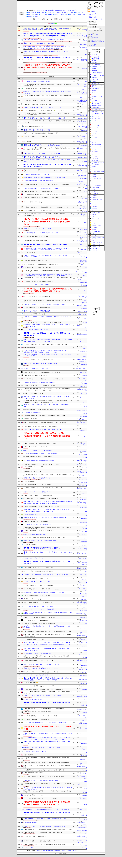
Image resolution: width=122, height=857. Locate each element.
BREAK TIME (84, 40)
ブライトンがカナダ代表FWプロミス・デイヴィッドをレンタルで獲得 (40, 798)
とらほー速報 (84, 211)
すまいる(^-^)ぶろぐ (82, 402)
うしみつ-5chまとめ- (82, 482)
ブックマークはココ (93, 13)
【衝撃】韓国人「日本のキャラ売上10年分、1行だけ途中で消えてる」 (40, 426)
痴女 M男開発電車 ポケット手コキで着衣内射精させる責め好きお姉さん (40, 264)
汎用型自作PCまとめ (82, 582)
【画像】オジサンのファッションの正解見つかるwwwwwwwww (38, 136)
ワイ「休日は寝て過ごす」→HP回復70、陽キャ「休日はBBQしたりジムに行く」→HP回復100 (46, 397)
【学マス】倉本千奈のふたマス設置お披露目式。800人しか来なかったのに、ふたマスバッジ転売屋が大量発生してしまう (47, 85)
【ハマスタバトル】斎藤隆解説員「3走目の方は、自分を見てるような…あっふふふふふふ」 (45, 453)
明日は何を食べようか (97, 111)
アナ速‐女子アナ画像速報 (98, 75)
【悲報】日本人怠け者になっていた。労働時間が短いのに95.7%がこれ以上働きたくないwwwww (46, 826)
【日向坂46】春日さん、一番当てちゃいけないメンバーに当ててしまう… (45, 118)
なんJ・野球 (56, 12)
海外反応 (30, 16)
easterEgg (85, 515)
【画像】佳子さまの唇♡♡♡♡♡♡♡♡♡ (33, 772)
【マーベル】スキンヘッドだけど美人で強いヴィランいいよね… (39, 675)
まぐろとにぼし (83, 451)
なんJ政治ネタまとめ (96, 149)
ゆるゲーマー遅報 (83, 81)
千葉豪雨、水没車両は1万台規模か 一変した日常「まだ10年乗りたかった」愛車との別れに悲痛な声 (47, 96)
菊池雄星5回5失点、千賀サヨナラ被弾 (32, 471)
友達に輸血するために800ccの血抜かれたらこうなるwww (37, 267)
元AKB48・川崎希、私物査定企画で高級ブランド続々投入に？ (38, 571)
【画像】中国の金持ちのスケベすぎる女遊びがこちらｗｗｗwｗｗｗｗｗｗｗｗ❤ (44, 478)
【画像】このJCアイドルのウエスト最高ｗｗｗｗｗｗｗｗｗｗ (38, 466)
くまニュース (84, 646)
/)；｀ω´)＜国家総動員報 (96, 185)
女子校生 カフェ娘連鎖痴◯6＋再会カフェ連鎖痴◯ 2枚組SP (37, 456)
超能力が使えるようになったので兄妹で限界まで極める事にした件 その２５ (46, 642)
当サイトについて (93, 14)
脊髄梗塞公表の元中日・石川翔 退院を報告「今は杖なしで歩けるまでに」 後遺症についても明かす (47, 278)
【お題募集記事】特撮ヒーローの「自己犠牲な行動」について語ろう (40, 382)
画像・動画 (82, 14)
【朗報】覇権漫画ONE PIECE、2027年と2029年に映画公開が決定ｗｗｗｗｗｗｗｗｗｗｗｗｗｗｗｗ (47, 829)
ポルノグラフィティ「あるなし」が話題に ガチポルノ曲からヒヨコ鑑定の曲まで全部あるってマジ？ (46, 645)
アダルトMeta (84, 133)
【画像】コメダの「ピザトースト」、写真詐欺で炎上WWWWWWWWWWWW (42, 492)
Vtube (50, 14)
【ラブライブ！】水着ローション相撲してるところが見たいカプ (39, 841)
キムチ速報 (84, 68)
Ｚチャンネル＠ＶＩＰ (96, 38)
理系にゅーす (84, 599)
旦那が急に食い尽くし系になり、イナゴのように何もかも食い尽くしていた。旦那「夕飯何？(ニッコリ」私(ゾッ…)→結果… (47, 355)
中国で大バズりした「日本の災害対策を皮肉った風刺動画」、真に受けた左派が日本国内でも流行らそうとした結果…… (46, 221)
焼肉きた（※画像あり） (29, 347)
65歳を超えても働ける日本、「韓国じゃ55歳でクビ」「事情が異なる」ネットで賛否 (43, 409)
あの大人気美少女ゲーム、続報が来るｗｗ (33, 699)
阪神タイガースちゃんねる (96, 225)
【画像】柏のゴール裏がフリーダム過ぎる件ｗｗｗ (35, 521)
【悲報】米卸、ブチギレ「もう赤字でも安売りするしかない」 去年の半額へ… (42, 372)
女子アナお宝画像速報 (97, 73)
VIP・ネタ (48, 12)
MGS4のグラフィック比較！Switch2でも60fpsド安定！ (36, 368)
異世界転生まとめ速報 (82, 305)
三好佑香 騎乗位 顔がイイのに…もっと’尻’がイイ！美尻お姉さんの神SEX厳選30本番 (43, 770)
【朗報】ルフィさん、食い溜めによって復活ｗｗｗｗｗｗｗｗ (42, 130)
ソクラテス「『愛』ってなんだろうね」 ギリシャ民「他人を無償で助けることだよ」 (47, 405)
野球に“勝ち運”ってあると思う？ (31, 822)
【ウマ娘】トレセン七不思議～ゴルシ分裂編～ (34, 314)
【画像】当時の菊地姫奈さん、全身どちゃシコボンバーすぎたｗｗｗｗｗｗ (47, 813)
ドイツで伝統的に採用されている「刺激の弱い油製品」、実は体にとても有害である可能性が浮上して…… (47, 290)
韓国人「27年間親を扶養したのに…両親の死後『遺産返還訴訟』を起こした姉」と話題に (44, 422)
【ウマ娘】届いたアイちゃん (30, 544)
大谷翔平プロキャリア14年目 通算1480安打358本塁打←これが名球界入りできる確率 (43, 592)
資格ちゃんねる (83, 372)
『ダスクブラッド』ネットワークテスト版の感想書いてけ (37, 524)
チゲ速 (93, 216)
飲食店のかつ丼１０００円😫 (30, 682)
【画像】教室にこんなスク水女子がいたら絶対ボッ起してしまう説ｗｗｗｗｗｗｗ (47, 59)
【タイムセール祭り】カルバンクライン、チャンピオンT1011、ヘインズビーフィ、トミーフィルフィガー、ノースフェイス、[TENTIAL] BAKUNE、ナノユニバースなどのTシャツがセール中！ (47, 738)
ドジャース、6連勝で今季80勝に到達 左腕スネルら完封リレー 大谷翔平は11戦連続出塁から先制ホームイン (47, 121)
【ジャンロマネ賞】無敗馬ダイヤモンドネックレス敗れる (37, 484)
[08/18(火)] (74, 10)
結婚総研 (85, 356)
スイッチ (93, 36)
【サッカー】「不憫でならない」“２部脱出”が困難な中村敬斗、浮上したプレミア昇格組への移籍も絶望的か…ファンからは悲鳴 (47, 510)
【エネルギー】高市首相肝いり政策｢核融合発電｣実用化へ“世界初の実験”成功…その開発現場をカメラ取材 (47, 758)
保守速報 (93, 45)
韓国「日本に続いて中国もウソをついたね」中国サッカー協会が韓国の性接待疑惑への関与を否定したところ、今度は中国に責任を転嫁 (47, 502)
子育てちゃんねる (83, 178)
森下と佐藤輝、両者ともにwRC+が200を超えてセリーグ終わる (38, 460)
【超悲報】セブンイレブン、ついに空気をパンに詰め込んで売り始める (44, 517)
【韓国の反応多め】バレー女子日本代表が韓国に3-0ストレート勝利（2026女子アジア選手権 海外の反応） (47, 784)
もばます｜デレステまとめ (96, 212)
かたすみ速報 (84, 623)
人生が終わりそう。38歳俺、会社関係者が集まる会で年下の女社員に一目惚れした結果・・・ (46, 537)
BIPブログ (84, 191)
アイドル (30, 14)
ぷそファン (94, 129)
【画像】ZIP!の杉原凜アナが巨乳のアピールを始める (41, 548)
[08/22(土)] (51, 10)
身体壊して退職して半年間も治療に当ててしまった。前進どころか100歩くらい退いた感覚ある (46, 809)
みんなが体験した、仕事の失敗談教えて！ (33, 412)
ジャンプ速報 (94, 235)
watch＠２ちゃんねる (82, 345)
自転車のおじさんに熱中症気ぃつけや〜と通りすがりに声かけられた (40, 180)
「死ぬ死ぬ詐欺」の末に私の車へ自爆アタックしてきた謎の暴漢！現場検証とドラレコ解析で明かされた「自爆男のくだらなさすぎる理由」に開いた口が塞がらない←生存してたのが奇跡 (47, 275)
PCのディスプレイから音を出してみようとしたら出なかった (39, 581)
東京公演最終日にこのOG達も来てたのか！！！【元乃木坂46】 (42, 153)
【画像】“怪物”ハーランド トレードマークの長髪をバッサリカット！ (40, 568)
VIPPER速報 (84, 130)
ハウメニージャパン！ (82, 534)
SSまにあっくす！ (83, 89)
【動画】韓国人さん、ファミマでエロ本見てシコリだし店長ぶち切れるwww (41, 780)
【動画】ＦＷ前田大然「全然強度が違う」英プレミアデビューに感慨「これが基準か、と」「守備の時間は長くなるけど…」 (47, 612)
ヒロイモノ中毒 (95, 94)
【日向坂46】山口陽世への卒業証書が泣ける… (37, 311)
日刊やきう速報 (83, 593)
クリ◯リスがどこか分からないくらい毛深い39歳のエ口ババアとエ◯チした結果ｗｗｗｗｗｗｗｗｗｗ (47, 488)
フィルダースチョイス (82, 464)
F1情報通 (85, 650)
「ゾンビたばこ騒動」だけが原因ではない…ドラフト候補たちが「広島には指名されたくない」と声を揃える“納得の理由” (47, 214)
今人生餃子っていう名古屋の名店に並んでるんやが (35, 236)
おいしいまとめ (83, 237)
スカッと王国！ (83, 249)
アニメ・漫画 (43, 14)
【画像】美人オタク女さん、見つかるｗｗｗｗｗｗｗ (36, 481)
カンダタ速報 (94, 137)
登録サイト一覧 (92, 16)
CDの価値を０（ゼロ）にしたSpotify (32, 599)
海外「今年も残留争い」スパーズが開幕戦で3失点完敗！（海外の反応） (40, 498)
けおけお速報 (94, 206)
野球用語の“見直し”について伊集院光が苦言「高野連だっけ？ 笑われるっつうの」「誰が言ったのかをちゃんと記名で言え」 (47, 325)
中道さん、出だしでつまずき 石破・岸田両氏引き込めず (37, 296)
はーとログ (94, 240)
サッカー (64, 12)
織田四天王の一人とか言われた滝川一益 (33, 393)
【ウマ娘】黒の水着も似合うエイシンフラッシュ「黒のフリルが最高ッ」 (41, 716)
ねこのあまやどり (83, 181)
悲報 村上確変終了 (27, 141)
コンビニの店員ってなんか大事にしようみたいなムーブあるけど (39, 606)
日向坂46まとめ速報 (82, 118)
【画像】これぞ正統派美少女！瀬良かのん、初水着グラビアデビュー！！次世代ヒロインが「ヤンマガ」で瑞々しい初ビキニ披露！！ (47, 256)
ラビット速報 (84, 198)
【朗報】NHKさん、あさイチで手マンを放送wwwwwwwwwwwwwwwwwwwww (42, 832)
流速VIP (85, 348)
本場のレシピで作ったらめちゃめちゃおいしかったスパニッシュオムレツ (41, 506)
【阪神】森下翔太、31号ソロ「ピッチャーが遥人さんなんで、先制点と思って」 (42, 322)
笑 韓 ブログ (95, 142)
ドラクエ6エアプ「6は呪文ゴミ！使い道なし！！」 (36, 81)
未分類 (36, 16)
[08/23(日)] (45, 10)
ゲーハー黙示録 (83, 161)
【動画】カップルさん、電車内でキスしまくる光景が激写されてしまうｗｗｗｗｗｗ (47, 334)
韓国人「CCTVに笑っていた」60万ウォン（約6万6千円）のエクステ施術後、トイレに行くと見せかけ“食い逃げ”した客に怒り (47, 635)
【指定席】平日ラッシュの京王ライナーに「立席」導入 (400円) (39, 385)
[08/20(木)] (62, 10)
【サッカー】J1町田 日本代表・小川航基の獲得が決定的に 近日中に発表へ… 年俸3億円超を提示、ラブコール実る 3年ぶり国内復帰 (47, 679)
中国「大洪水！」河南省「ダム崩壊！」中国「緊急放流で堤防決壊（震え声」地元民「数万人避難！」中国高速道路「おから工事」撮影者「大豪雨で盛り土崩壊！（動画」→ (46, 47)
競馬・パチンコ (73, 14)
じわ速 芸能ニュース (97, 66)
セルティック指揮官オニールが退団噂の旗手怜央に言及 (36, 307)
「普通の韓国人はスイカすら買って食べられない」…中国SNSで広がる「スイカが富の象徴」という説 (47, 475)
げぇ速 (85, 330)
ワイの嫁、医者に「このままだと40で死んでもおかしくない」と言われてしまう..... (43, 689)
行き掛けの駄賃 (83, 507)
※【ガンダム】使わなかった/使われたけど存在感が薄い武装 (38, 360)
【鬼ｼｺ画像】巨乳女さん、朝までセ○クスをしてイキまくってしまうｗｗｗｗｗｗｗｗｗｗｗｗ (46, 184)
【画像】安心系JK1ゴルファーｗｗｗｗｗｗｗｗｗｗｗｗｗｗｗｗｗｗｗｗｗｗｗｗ (43, 755)
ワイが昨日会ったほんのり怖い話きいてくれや (34, 751)
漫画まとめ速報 (83, 229)
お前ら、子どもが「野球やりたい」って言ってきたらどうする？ (39, 602)
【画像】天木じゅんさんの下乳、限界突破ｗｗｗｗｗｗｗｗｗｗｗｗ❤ (41, 668)
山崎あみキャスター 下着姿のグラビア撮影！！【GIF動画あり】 (47, 728)
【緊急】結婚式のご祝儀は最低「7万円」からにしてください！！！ (43, 664)
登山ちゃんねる (83, 397)
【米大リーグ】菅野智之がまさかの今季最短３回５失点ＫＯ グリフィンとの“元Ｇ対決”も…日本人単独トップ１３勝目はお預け (47, 114)
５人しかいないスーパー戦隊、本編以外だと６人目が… (36, 285)
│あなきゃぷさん (83, 639)
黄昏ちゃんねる (94, 227)
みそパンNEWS (83, 97)
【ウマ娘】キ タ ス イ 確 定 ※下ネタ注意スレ (34, 836)
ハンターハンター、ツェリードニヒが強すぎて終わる (37, 228)
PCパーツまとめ (83, 585)
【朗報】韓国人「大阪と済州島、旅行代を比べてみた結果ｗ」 (38, 104)
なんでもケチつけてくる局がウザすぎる (33, 558)
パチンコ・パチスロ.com (97, 135)
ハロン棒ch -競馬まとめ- (96, 178)
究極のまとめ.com (95, 229)
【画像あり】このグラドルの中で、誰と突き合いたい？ (40, 363)
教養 (66, 14)
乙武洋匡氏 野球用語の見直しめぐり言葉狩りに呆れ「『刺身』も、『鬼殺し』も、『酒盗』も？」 (47, 344)
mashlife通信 (84, 145)
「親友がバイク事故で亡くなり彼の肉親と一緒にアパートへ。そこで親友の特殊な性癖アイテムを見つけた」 (47, 733)
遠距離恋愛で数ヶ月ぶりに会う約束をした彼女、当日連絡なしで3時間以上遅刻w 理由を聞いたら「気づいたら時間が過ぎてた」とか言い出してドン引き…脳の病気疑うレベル (46, 249)
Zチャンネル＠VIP (83, 827)
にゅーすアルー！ (83, 475)
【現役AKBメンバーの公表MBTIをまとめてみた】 (35, 260)
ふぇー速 (93, 189)
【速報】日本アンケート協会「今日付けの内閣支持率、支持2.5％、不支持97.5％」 (45, 52)
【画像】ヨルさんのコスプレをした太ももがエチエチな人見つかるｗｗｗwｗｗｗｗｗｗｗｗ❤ (47, 317)
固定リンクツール (93, 17)
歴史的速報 (94, 174)
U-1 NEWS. (84, 222)
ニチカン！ (84, 104)
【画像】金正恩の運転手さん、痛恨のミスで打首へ (35, 375)
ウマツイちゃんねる (82, 314)
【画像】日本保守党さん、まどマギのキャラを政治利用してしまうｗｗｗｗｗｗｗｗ (43, 708)
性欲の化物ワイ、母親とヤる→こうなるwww (34, 795)
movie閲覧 (84, 571)
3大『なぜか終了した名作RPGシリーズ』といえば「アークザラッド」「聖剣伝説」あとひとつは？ (47, 160)
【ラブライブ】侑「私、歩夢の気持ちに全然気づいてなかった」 (39, 88)
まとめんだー (94, 197)
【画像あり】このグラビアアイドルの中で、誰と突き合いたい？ (42, 145)
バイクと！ (94, 210)
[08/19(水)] (68, 10)
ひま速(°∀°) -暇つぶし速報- (97, 199)
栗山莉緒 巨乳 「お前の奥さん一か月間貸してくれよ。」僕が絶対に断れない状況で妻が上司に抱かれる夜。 (47, 791)
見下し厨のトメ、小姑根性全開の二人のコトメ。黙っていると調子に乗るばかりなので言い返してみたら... (47, 626)
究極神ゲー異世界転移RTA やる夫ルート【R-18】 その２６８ (42, 107)
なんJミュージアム (82, 318)
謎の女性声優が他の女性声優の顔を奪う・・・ (34, 126)
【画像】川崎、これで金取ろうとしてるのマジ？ (35, 447)
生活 (55, 14)
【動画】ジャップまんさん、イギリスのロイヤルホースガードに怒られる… (41, 188)
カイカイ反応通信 (96, 64)
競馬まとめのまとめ (82, 252)
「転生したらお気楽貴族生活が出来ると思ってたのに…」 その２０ (44, 429)
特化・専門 (41, 12)
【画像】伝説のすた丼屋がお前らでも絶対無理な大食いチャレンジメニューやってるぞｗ (47, 742)
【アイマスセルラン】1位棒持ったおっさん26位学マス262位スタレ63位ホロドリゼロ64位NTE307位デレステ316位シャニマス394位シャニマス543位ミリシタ (47, 389)
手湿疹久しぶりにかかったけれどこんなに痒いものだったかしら (39, 450)
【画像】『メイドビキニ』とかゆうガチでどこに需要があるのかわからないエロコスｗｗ (44, 818)
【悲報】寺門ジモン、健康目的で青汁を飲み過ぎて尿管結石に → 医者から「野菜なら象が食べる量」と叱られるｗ (46, 271)
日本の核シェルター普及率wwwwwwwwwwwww (35, 240)
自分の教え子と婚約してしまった (31, 514)
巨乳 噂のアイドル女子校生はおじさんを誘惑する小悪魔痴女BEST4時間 (40, 133)
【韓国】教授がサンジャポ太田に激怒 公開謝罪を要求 (40, 43)
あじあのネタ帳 (95, 83)
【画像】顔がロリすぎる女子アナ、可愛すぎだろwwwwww (37, 711)
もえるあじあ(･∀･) (82, 351)
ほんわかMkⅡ (83, 738)
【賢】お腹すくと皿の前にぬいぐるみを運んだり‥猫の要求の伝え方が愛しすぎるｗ (43, 39)
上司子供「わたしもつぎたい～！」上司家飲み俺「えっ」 (37, 719)
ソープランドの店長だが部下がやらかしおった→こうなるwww (38, 530)
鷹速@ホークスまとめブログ (97, 244)
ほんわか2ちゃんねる (95, 187)
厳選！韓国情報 (83, 44)
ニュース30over (94, 183)
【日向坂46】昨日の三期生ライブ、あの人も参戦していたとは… (42, 157)
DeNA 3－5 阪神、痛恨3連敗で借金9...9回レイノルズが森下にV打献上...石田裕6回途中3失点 (45, 722)
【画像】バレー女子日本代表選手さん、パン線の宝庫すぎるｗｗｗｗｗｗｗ (47, 704)
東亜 (76, 12)
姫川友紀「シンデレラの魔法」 (30, 418)
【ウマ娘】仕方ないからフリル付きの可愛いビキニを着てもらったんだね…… (42, 589)
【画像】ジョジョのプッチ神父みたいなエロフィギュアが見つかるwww (42, 695)
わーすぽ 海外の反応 (82, 499)
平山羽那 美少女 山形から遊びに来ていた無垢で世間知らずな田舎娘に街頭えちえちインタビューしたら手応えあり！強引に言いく (47, 528)
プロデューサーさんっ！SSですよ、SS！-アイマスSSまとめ (81, 202)
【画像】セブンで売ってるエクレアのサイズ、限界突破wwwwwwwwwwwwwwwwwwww (44, 844)
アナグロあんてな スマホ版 (95, 19)
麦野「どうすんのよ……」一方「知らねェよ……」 (35, 620)
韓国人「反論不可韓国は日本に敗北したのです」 (36, 534)
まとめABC (84, 188)
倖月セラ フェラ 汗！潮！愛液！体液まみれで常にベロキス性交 (38, 686)
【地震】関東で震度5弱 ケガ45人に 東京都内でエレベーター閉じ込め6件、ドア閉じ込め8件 (46, 762)
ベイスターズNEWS (82, 454)
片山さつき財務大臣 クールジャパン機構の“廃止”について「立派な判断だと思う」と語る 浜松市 (47, 631)
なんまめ (85, 413)
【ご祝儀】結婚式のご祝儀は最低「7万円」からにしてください (38, 660)
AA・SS (61, 14)
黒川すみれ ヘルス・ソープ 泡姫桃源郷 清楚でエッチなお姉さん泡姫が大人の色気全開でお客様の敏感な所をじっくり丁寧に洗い (47, 656)
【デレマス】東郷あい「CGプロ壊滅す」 (33, 202)
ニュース (70, 12)
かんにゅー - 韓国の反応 (97, 109)
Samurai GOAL (83, 195)
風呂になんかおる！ (28, 847)
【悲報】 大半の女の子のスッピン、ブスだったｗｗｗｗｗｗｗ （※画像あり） (42, 197)
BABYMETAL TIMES (96, 231)
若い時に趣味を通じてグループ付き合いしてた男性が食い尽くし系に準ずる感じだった (44, 177)
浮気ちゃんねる (83, 282)
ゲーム (36, 14)
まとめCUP (84, 267)
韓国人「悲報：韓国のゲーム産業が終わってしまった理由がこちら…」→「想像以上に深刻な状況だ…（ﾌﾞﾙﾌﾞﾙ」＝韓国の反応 (47, 340)
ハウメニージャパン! (96, 160)
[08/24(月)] (39, 10)
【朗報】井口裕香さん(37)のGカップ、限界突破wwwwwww (37, 191)
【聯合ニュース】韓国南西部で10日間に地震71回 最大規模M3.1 (39, 623)
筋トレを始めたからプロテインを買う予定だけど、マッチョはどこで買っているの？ (43, 776)
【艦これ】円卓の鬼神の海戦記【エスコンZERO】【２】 (37, 595)
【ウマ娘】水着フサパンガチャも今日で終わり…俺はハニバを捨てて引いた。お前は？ (44, 379)
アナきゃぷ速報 (83, 728)
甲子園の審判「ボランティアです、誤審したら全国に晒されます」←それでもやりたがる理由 (46, 207)
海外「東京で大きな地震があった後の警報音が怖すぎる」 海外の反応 (40, 233)
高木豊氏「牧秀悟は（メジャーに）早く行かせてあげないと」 (38, 653)
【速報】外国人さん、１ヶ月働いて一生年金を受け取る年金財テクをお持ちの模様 (47, 553)
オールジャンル (32, 12)
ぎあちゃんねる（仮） (82, 175)
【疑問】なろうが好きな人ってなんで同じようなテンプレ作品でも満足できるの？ (44, 304)
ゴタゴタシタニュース (82, 410)
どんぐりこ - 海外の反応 (96, 40)
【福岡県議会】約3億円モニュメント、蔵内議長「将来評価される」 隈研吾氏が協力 (44, 415)
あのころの (94, 191)
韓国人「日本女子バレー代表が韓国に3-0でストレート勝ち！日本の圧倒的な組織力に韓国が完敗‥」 (47, 165)
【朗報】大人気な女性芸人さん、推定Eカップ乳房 (35, 578)
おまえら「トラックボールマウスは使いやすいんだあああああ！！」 (40, 585)
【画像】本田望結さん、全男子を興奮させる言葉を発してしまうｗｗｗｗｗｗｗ (47, 562)
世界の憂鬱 (94, 70)
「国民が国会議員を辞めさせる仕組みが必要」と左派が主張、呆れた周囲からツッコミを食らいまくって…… (46, 803)
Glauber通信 (94, 100)
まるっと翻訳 (94, 156)
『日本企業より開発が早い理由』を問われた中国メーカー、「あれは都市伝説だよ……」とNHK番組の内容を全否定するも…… (47, 435)
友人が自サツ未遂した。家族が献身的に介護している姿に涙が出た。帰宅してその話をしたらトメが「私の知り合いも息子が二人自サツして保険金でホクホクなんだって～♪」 (47, 401)
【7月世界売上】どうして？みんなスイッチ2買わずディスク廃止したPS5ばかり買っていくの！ (46, 574)
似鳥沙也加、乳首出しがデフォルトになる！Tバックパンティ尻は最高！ (42, 747)
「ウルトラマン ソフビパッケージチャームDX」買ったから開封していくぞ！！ (42, 609)
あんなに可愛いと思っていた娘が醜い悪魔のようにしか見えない (39, 281)
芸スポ (81, 12)
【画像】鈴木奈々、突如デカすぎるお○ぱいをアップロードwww (45, 244)
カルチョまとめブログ (96, 246)
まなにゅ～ (84, 275)
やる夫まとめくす (83, 107)
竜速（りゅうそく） (82, 279)
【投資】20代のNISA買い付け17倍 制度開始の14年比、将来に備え (39, 617)
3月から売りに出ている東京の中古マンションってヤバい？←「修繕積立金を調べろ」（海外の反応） (46, 170)
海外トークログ (83, 341)
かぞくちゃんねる (83, 627)
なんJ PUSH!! (94, 176)
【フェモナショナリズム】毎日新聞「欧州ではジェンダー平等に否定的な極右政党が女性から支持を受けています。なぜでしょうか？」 (47, 148)
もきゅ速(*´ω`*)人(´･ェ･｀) (97, 242)
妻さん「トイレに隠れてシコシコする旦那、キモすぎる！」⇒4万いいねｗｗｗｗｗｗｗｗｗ (45, 672)
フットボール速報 (83, 511)
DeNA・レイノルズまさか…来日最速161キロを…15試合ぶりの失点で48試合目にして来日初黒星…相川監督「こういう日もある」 (47, 788)
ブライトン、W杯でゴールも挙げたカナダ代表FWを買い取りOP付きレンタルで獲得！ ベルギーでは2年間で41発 (47, 692)
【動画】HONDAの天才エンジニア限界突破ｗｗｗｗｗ (40, 540)
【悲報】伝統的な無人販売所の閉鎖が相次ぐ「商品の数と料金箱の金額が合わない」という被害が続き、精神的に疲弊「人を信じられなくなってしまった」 (47, 351)
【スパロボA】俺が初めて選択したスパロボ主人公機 (36, 174)
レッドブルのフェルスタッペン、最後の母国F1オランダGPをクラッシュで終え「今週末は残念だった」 (47, 649)
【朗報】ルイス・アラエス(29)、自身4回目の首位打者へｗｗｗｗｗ (39, 443)
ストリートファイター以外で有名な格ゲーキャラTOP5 (36, 329)
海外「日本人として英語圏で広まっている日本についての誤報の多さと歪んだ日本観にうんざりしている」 (47, 92)
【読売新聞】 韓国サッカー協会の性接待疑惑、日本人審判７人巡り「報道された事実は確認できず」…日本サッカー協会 (47, 67)
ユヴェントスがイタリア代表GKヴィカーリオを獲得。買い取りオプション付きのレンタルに (45, 194)
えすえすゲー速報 (83, 620)
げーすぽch (94, 214)
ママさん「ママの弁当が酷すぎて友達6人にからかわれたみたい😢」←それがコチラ (43, 110)
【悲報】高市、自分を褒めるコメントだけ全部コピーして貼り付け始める (41, 464)
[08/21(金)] (57, 10)
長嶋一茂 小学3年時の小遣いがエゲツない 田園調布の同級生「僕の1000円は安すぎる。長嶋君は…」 (46, 301)
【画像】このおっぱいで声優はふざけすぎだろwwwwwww (37, 495)
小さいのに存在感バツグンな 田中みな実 (33, 639)
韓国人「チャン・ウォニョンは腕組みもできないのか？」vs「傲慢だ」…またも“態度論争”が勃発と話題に (47, 766)
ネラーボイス (84, 406)
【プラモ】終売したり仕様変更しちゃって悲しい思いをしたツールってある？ (42, 100)
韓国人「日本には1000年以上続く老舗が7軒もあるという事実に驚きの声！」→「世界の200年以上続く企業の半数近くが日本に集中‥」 (47, 35)
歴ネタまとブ (84, 393)
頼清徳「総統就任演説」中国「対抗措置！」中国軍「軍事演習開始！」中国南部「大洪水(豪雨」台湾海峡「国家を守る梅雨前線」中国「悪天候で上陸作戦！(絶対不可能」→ (47, 29)
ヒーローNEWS (83, 285)
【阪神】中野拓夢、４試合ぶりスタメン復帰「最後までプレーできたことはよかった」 (44, 211)
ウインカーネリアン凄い (29, 252)
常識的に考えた (83, 386)
